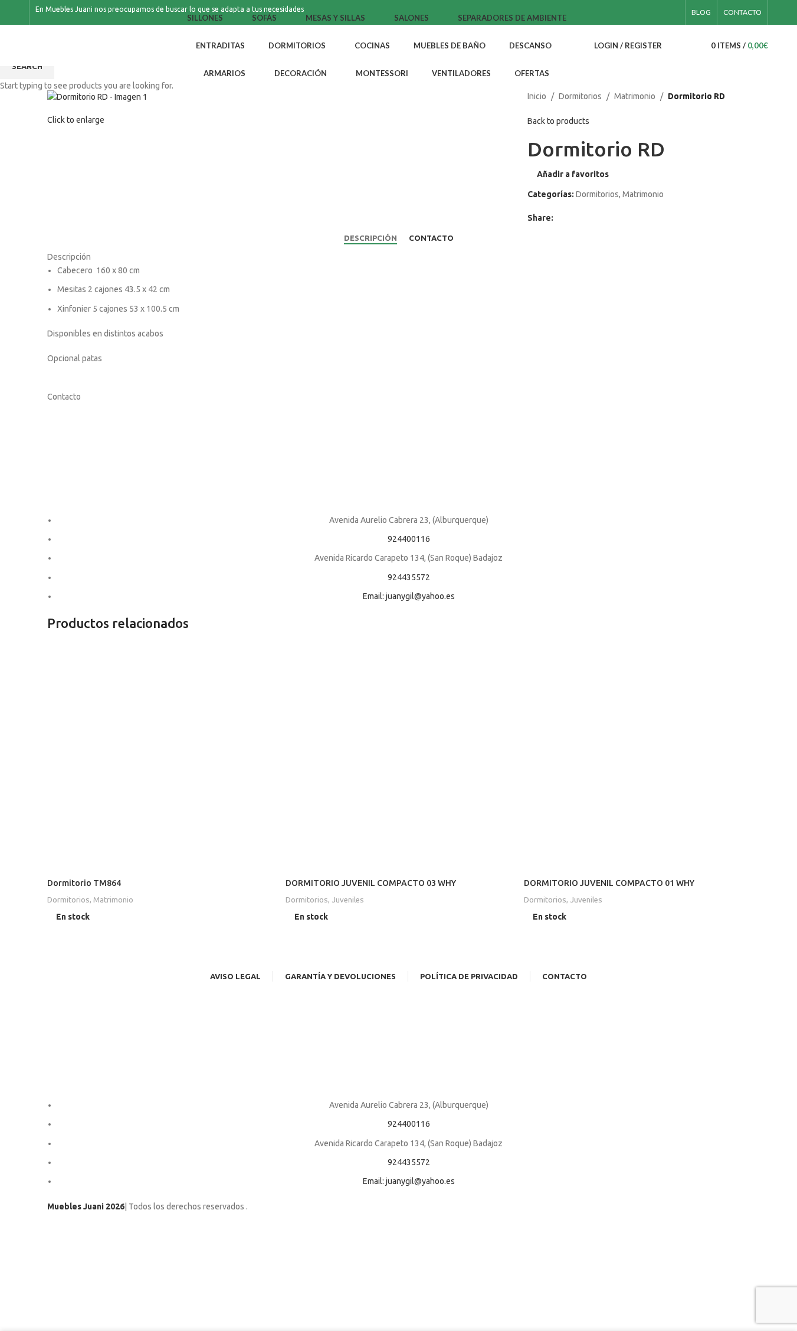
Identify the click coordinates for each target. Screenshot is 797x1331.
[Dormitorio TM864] (160, 758)
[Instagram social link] (672, 13)
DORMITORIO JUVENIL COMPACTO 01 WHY (609, 883)
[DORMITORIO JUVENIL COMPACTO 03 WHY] (399, 758)
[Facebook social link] (658, 13)
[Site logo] (94, 45)
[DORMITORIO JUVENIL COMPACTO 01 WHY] (637, 758)
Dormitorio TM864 (84, 883)
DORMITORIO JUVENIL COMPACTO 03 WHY (371, 883)
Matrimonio (113, 899)
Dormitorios (68, 899)
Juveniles (348, 899)
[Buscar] (674, 45)
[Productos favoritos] (690, 45)
